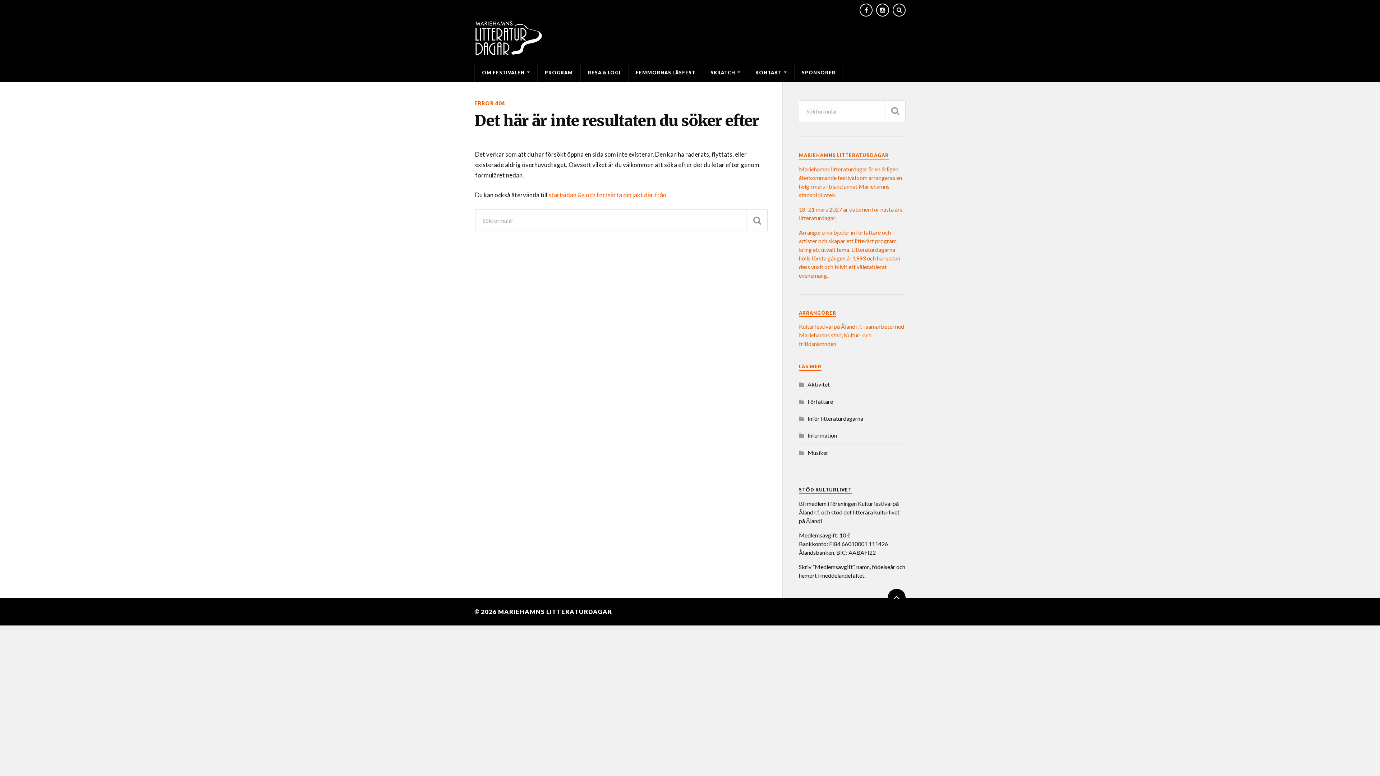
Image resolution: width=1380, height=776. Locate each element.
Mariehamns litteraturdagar (555, 611)
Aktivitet (819, 384)
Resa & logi (604, 72)
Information (822, 435)
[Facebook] (866, 10)
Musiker (818, 452)
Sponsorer (819, 72)
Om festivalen (503, 72)
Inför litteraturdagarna (835, 418)
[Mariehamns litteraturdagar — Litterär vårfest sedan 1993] (690, 38)
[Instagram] (882, 10)
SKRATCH (722, 72)
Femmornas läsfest (665, 72)
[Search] (899, 10)
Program (559, 72)
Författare (820, 401)
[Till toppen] (897, 598)
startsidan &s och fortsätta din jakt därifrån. (608, 195)
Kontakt (768, 72)
